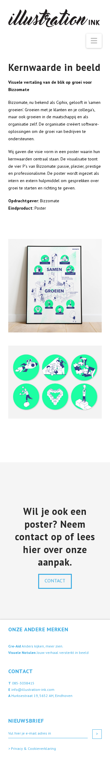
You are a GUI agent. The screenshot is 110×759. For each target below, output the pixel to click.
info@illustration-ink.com (32, 689)
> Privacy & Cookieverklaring (32, 748)
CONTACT (55, 581)
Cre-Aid (14, 646)
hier (32, 549)
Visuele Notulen (22, 652)
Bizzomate (49, 201)
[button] (94, 41)
